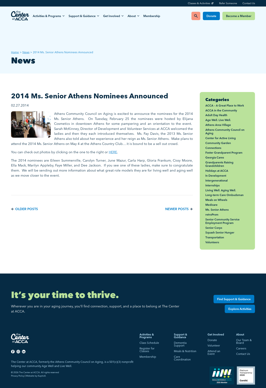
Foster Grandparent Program (223, 152)
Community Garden (218, 143)
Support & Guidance (82, 16)
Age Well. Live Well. (218, 120)
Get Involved (111, 16)
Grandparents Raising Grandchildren (219, 164)
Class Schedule (149, 342)
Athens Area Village (218, 125)
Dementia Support (180, 344)
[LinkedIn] (24, 351)
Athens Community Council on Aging (224, 131)
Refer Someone (228, 3)
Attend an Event (214, 352)
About (132, 16)
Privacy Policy (17, 376)
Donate (211, 16)
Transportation (214, 237)
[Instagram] (18, 351)
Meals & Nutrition (185, 351)
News (25, 52)
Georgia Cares (214, 157)
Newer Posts (177, 209)
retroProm (211, 214)
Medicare (211, 204)
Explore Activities (239, 309)
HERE (113, 152)
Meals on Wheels (216, 200)
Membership (151, 16)
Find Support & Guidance (234, 299)
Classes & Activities (199, 3)
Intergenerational (216, 180)
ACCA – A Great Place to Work (224, 105)
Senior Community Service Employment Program (222, 221)
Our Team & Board (244, 341)
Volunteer (214, 345)
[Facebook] (13, 351)
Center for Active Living (220, 138)
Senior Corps (213, 228)
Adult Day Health (216, 115)
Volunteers (212, 242)
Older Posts (26, 209)
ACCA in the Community (221, 110)
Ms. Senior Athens (217, 209)
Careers (241, 348)
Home (15, 52)
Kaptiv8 (42, 375)
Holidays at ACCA (216, 170)
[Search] (195, 16)
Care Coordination (182, 358)
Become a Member (238, 16)
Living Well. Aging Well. (220, 190)
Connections (213, 148)
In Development (215, 175)
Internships (212, 185)
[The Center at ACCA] (20, 16)
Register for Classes (147, 350)
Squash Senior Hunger (219, 232)
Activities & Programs (47, 16)
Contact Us (248, 3)
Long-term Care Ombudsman (224, 195)
